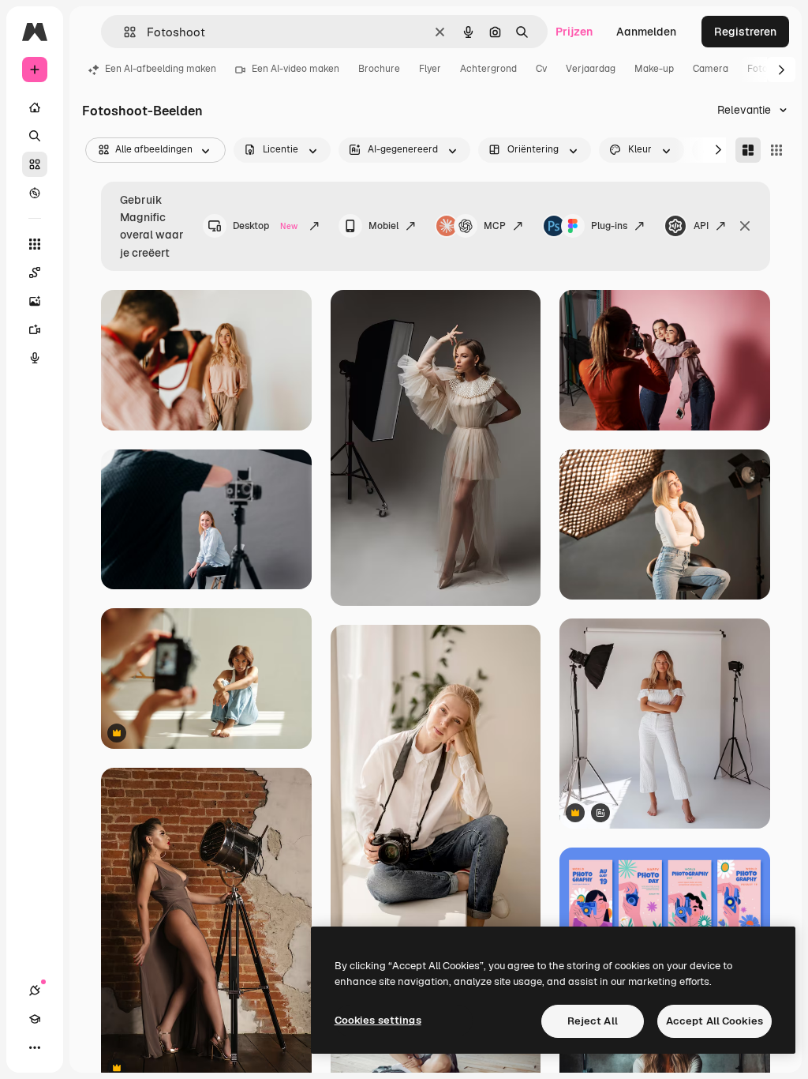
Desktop (265, 226)
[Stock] (34, 164)
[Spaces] (34, 272)
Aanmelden (646, 31)
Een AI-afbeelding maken (160, 68)
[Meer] (34, 1047)
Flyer (430, 68)
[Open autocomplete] (123, 32)
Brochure (379, 68)
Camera (710, 68)
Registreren (745, 31)
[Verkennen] (34, 192)
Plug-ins (609, 226)
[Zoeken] (34, 136)
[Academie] (34, 1019)
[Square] (776, 150)
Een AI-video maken (295, 68)
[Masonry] (748, 150)
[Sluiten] (745, 226)
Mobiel (383, 226)
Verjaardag (590, 68)
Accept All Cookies (714, 1021)
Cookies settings (378, 1020)
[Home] (34, 107)
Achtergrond (488, 68)
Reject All (592, 1021)
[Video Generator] (34, 329)
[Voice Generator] (34, 357)
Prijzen (574, 31)
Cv (541, 68)
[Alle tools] (34, 244)
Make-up (654, 68)
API (701, 226)
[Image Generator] (34, 301)
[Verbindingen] (34, 990)
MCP (495, 226)
